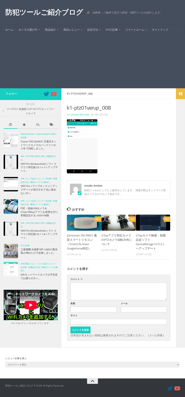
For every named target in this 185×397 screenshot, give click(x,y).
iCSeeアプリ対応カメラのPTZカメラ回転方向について (116, 240)
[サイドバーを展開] (180, 93)
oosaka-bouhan (79, 114)
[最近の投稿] (10, 125)
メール (124, 303)
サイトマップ (160, 29)
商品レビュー (71, 29)
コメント (76, 279)
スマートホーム (134, 29)
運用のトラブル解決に (40, 182)
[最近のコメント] (37, 125)
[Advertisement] (92, 61)
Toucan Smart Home (45, 134)
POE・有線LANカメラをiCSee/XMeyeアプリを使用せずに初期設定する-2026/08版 (39, 212)
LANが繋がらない (28, 263)
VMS (22, 156)
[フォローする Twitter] (46, 94)
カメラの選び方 (27, 29)
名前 (72, 303)
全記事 (24, 137)
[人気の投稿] (24, 125)
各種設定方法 (34, 267)
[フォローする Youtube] (53, 94)
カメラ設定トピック (35, 178)
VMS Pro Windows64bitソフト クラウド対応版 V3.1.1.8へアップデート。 (39, 234)
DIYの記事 (112, 29)
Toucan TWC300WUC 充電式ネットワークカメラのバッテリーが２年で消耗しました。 (38, 145)
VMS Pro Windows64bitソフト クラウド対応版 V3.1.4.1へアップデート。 (39, 167)
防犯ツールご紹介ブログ (44, 12)
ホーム (9, 29)
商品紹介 (50, 29)
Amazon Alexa (27, 134)
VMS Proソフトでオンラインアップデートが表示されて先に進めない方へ (39, 190)
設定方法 (92, 29)
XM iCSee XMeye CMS (35, 156)
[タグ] (51, 125)
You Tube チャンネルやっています (30, 323)
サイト (74, 315)
